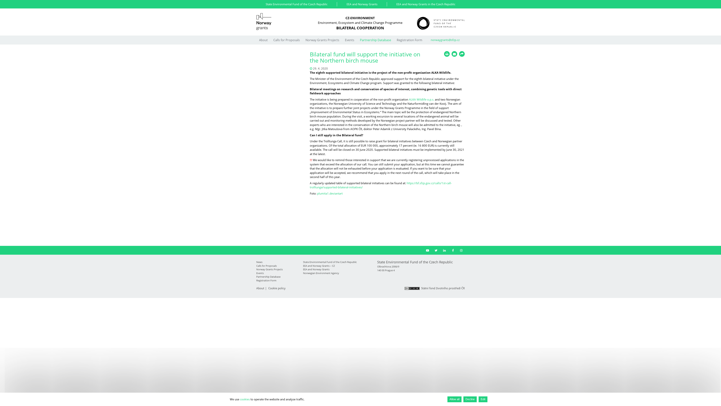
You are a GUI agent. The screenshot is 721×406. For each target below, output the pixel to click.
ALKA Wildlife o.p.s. (421, 99)
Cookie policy (277, 288)
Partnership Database (375, 40)
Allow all (454, 399)
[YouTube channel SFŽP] (427, 250)
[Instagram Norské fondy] (461, 250)
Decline (470, 399)
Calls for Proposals (286, 40)
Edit (483, 399)
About (263, 40)
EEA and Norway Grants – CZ (319, 265)
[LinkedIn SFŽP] (444, 250)
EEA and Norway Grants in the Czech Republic (425, 4)
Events (349, 40)
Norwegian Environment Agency (321, 273)
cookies (245, 399)
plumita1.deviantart (330, 193)
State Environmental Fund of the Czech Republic (296, 4)
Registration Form (409, 40)
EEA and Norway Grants (362, 4)
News (259, 262)
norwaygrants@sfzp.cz (445, 40)
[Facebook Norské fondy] (453, 250)
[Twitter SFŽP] (436, 250)
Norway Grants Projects (322, 40)
